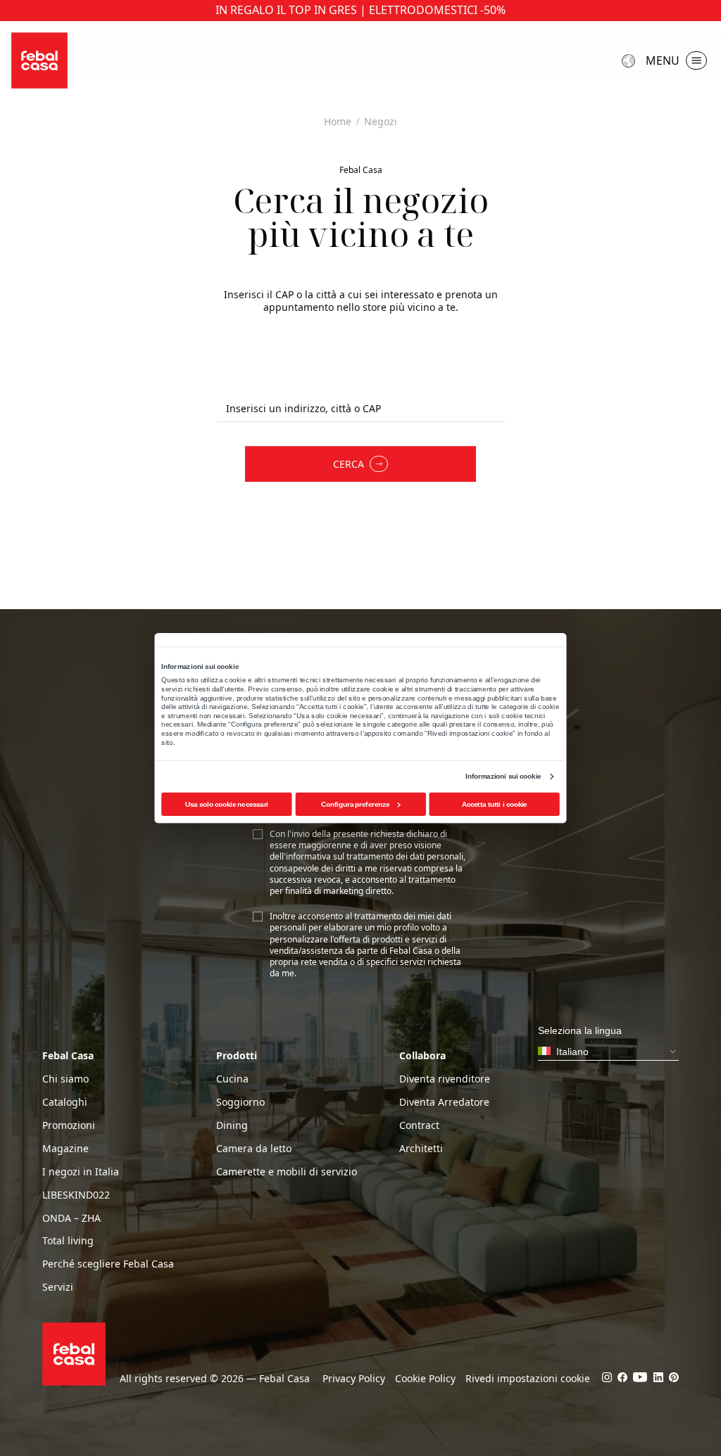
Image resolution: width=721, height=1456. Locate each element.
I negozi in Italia (80, 1172)
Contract (419, 1125)
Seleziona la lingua (630, 61)
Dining (232, 1125)
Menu (662, 60)
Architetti (421, 1148)
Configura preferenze (355, 804)
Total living (68, 1240)
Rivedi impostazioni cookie (527, 1378)
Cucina (232, 1079)
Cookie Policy (425, 1378)
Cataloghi (64, 1102)
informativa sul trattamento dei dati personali (374, 856)
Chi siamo (65, 1079)
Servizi (57, 1287)
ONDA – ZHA (71, 1218)
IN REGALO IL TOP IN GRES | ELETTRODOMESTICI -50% (360, 10)
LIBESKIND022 (76, 1195)
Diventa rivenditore (444, 1079)
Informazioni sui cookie (503, 776)
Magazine (65, 1148)
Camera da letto (253, 1148)
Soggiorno (240, 1102)
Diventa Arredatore (444, 1102)
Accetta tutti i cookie (494, 804)
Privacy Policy (353, 1378)
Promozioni (68, 1125)
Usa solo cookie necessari (226, 804)
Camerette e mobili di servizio (286, 1172)
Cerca (348, 464)
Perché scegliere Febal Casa (108, 1264)
